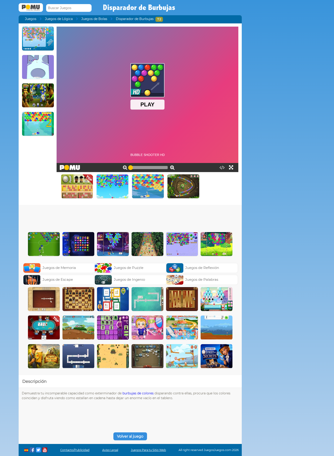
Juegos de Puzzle (128, 268)
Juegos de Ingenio (129, 279)
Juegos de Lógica (59, 19)
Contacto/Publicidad (75, 450)
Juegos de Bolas (94, 19)
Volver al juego (130, 436)
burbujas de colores (138, 393)
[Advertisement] (130, 217)
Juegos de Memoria (59, 268)
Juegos (30, 19)
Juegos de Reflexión (202, 268)
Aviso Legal (110, 450)
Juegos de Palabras (201, 279)
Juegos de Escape (57, 279)
